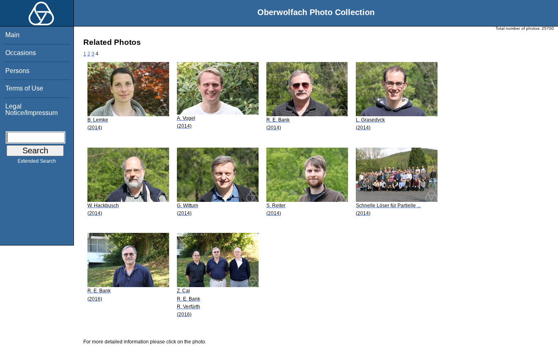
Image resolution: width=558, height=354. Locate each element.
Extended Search (37, 161)
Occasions (20, 52)
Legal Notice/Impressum (31, 109)
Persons (17, 70)
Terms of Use (24, 88)
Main (12, 34)
